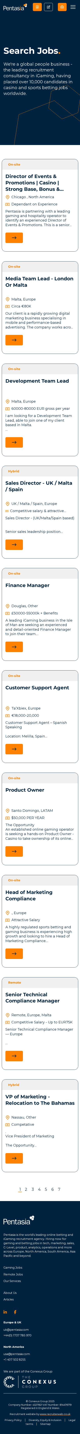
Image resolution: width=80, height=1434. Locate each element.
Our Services (12, 1281)
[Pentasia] (15, 6)
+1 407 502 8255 (14, 1359)
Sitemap (45, 1424)
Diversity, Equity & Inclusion (45, 1420)
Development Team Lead (37, 381)
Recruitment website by (40, 1414)
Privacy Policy (13, 1420)
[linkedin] (6, 1312)
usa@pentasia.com (16, 1354)
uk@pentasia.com (16, 1330)
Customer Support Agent (37, 688)
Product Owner (24, 790)
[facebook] (17, 1312)
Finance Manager (27, 585)
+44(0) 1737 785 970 (17, 1335)
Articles (8, 1299)
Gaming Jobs (12, 1267)
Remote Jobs (13, 1274)
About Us (10, 1293)
